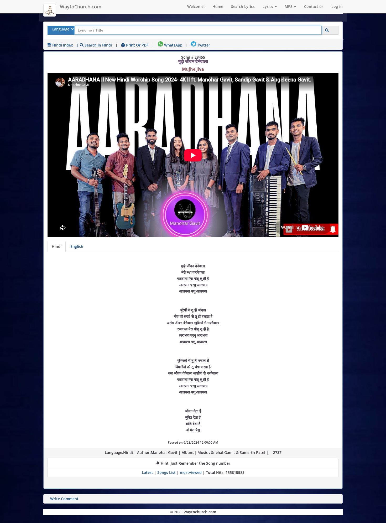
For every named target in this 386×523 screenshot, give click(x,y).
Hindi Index (62, 45)
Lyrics (268, 6)
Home (217, 6)
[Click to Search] (327, 30)
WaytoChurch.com (80, 6)
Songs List (166, 472)
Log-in (337, 6)
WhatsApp (172, 45)
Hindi (56, 246)
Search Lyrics (243, 6)
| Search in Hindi (94, 45)
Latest (148, 472)
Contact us (314, 6)
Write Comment (64, 498)
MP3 (289, 6)
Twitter (203, 45)
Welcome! (196, 6)
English (76, 246)
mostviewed (191, 472)
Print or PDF (136, 45)
